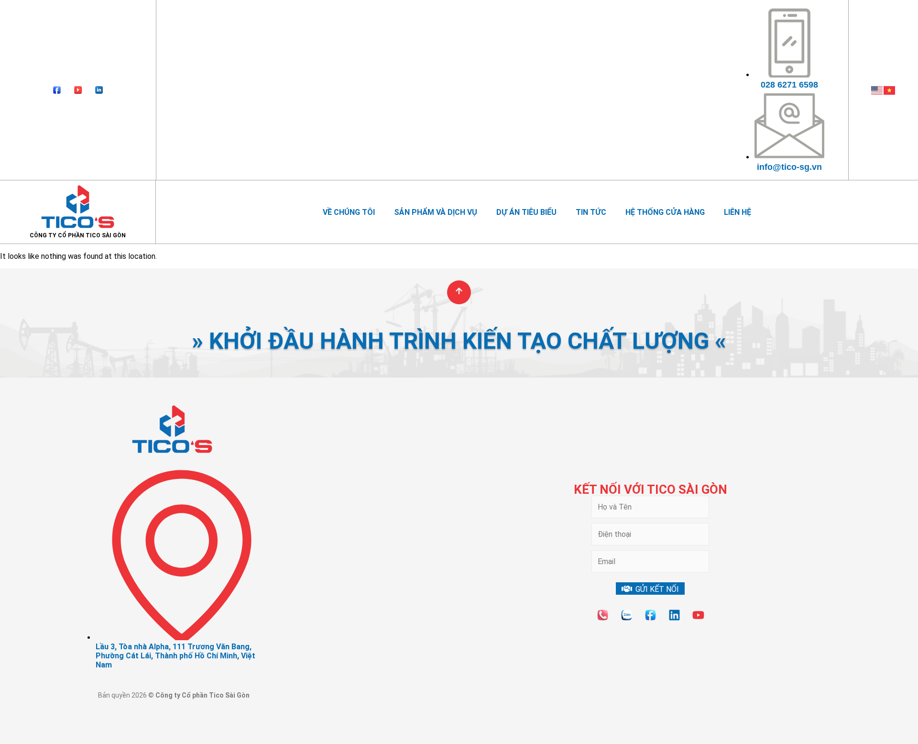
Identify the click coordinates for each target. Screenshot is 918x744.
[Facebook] (57, 90)
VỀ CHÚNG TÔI (349, 212)
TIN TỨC (591, 212)
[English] (877, 89)
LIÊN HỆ (737, 212)
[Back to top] (459, 292)
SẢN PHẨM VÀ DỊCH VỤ (435, 212)
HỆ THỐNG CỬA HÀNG (665, 212)
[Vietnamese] (890, 89)
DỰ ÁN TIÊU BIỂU (526, 212)
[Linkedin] (674, 615)
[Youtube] (78, 90)
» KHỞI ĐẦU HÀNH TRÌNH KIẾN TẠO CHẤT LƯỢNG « (459, 341)
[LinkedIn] (99, 90)
